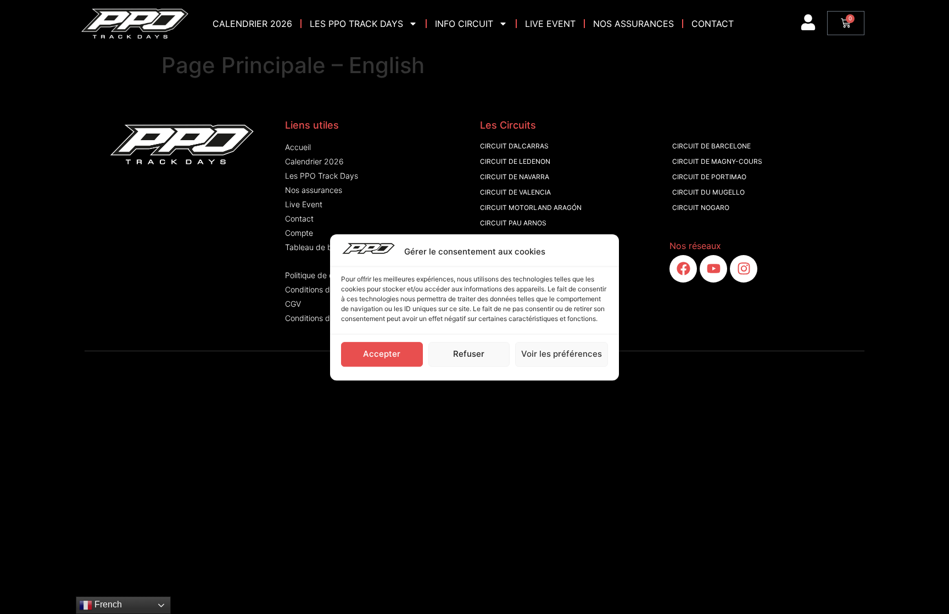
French (107, 604)
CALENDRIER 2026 (252, 23)
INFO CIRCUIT (464, 23)
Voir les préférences (561, 354)
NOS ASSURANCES (633, 23)
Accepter (381, 354)
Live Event (550, 23)
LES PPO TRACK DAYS (356, 23)
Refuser (468, 354)
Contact (712, 23)
